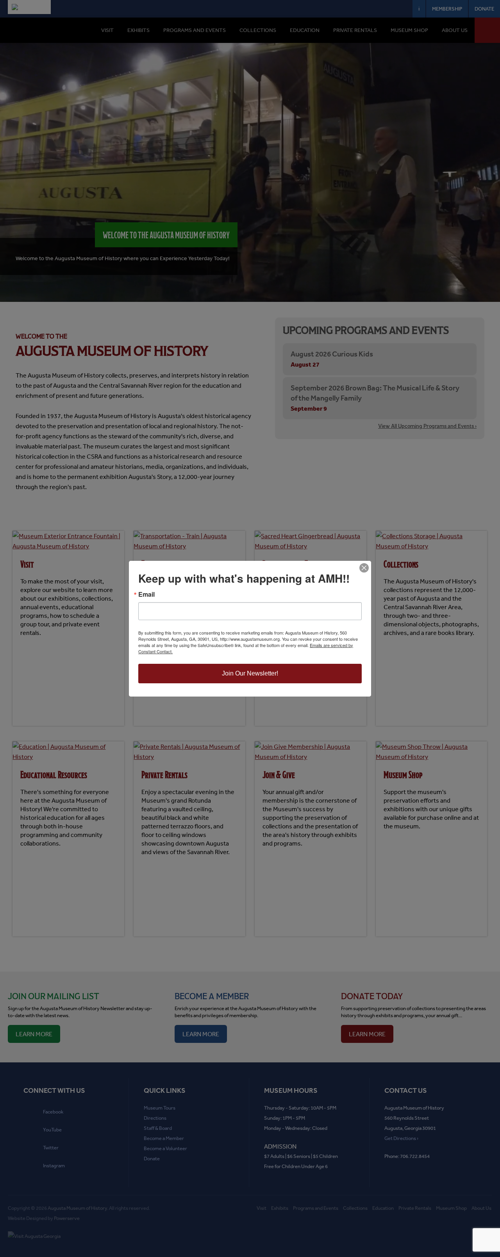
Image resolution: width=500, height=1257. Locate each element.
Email (146, 594)
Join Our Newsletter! (250, 673)
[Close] (364, 568)
